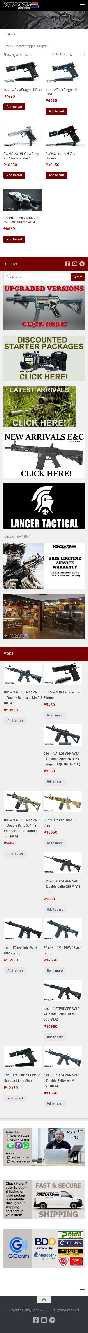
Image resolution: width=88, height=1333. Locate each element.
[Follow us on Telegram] (82, 263)
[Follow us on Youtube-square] (74, 263)
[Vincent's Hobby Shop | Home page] (28, 5)
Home (7, 46)
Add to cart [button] (14, 107)
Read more (55, 715)
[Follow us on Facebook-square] (67, 263)
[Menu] (82, 5)
